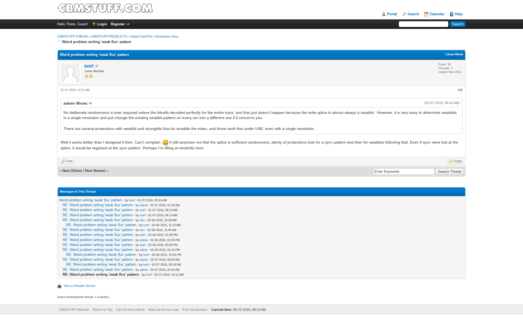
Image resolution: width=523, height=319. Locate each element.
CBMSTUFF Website (74, 310)
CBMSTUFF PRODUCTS (108, 36)
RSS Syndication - (196, 310)
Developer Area (166, 36)
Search (413, 14)
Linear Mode (454, 54)
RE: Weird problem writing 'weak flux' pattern (98, 205)
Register (118, 24)
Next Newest (95, 171)
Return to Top (102, 310)
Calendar (437, 14)
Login (102, 24)
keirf (88, 66)
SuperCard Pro (141, 36)
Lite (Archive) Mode (130, 310)
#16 (460, 90)
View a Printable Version (79, 285)
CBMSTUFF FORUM (72, 36)
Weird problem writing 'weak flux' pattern (90, 200)
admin (144, 205)
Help (459, 14)
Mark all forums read (163, 310)
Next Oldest (72, 171)
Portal (392, 14)
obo (142, 220)
